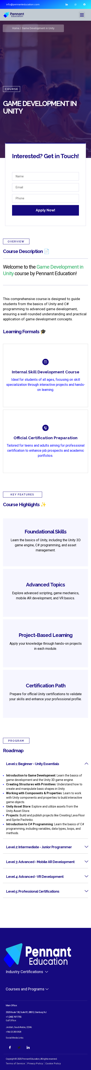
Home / (16, 28)
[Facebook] (84, 4)
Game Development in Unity (38, 28)
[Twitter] (19, 1047)
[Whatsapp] (75, 4)
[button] (82, 15)
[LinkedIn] (28, 1047)
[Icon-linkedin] (66, 4)
